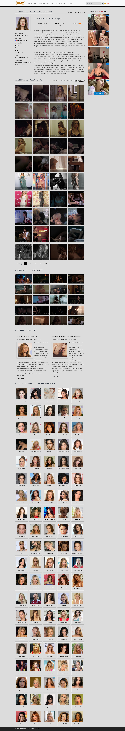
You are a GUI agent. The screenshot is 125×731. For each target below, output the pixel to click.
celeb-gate (26, 339)
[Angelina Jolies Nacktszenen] (25, 350)
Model (17, 50)
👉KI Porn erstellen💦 (79, 81)
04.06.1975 (20, 35)
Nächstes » (46, 264)
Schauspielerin (19, 52)
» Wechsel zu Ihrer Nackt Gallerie (76, 12)
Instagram (28, 62)
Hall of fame (32, 3)
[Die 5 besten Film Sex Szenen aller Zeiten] (60, 350)
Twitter (23, 62)
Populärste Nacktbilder (78, 80)
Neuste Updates (43, 3)
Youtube (17, 65)
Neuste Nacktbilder (65, 80)
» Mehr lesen (20, 378)
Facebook (18, 62)
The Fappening (60, 3)
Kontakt (38, 728)
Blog (52, 3)
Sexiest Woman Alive (22, 57)
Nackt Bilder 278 (42, 24)
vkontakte (23, 65)
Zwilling (17, 45)
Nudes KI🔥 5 (77, 24)
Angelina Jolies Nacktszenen (27, 337)
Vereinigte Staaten (22, 40)
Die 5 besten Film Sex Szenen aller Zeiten (66, 337)
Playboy (69, 3)
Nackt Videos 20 (59, 24)
